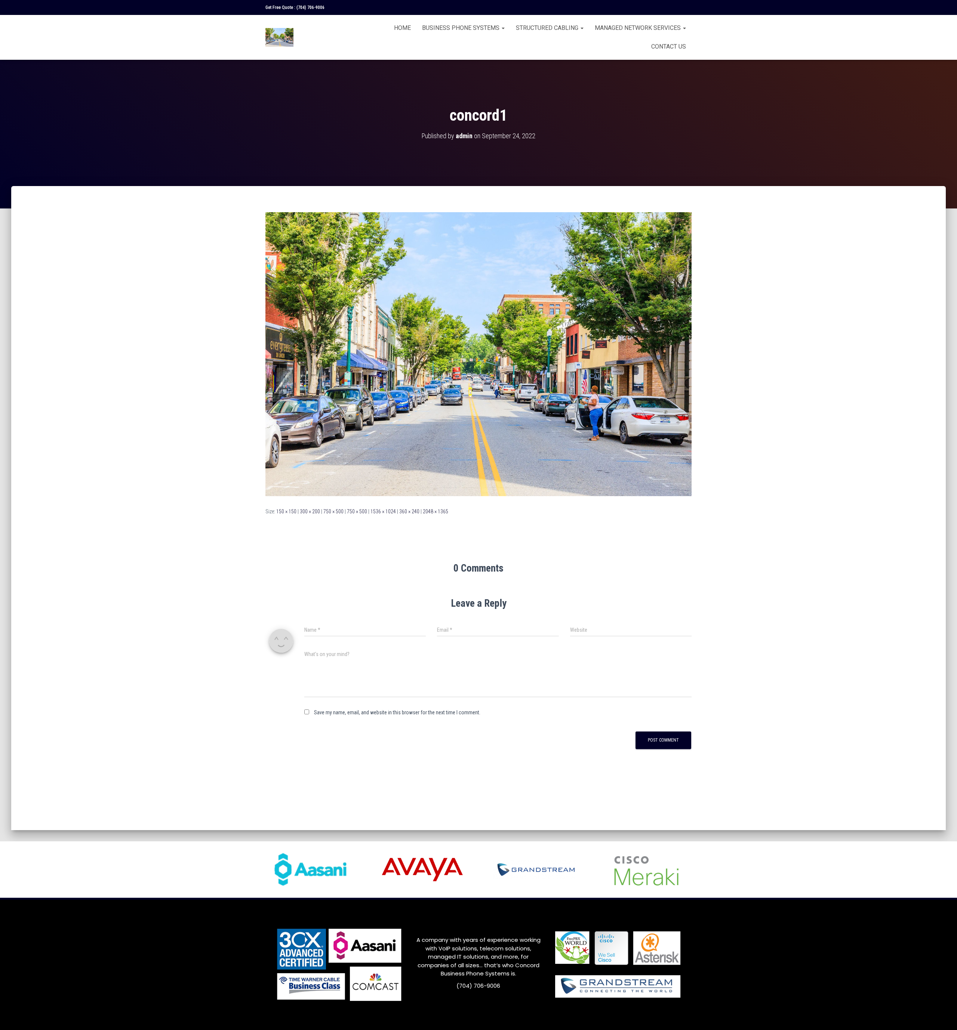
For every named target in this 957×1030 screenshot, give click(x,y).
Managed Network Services (638, 27)
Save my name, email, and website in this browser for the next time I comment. (397, 712)
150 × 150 (286, 511)
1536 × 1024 (383, 511)
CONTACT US (668, 46)
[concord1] (478, 354)
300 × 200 (310, 511)
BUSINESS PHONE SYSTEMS (461, 27)
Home (402, 27)
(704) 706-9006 (310, 7)
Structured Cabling (548, 27)
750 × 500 (333, 511)
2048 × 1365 (435, 511)
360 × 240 (409, 511)
